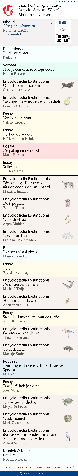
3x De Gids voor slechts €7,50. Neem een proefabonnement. (40, 474)
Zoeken (45, 14)
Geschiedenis (18, 468)
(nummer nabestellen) (12, 34)
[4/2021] (74, 23)
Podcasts (54, 5)
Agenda (24, 9)
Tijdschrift (26, 5)
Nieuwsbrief (59, 468)
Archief (29, 468)
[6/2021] (52, 23)
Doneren (38, 468)
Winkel (53, 9)
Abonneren (27, 14)
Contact (48, 468)
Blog (41, 5)
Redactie (6, 468)
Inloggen (72, 1)
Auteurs (39, 9)
